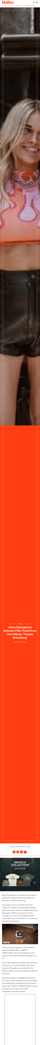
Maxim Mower (21, 642)
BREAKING (18, 5)
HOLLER (4, 5)
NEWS (11, 5)
